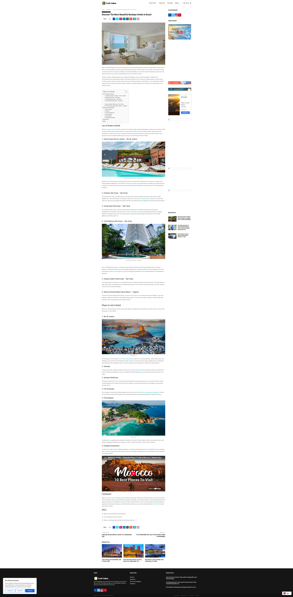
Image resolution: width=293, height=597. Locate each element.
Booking (177, 3)
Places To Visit (152, 3)
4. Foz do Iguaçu (108, 114)
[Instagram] (187, 3)
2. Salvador (106, 111)
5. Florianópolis (108, 116)
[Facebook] (183, 3)
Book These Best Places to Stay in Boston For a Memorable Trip (132, 560)
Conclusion (106, 119)
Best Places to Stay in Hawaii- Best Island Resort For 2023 (154, 560)
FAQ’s (104, 121)
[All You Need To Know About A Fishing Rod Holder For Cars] (172, 236)
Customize (10, 590)
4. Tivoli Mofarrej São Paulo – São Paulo (113, 100)
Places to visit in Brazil (108, 107)
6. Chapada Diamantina (109, 117)
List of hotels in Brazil (108, 94)
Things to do (162, 3)
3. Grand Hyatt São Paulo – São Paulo (112, 99)
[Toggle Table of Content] (125, 92)
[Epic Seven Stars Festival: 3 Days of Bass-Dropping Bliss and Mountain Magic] (172, 219)
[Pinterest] (188, 3)
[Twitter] (185, 3)
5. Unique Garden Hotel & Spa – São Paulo (114, 104)
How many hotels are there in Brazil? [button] (113, 517)
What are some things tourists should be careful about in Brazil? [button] (119, 520)
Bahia (115, 449)
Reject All (20, 590)
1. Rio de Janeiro (108, 109)
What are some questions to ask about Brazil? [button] (115, 513)
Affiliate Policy (184, 595)
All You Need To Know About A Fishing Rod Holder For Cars (183, 235)
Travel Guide (170, 3)
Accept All (29, 590)
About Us (132, 577)
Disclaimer (132, 579)
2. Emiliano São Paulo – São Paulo (112, 97)
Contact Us (132, 583)
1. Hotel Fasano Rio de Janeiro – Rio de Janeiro (115, 95)
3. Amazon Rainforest (109, 112)
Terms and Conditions (135, 581)
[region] (20, 586)
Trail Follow (156, 504)
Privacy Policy (176, 595)
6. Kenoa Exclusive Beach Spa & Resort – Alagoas (115, 105)
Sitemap (197, 595)
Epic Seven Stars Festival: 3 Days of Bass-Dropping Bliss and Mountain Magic (184, 218)
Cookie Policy (191, 595)
